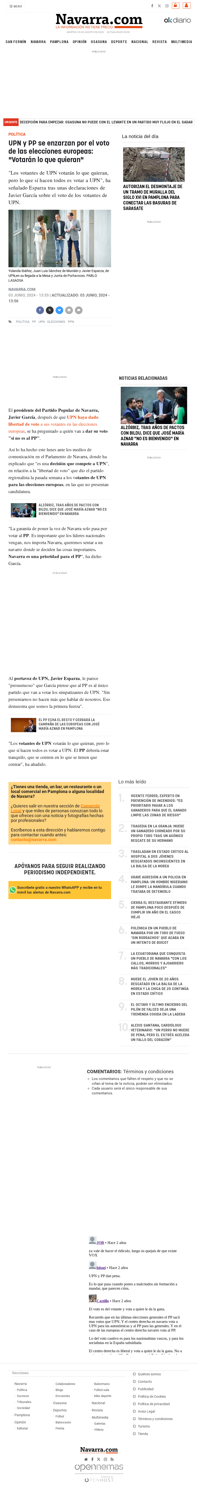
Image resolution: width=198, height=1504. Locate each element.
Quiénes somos (149, 1374)
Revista (159, 41)
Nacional (139, 41)
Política (22, 1390)
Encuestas (63, 1396)
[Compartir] (40, 310)
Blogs (59, 1390)
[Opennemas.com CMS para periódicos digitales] (99, 1472)
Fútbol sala (101, 1390)
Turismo (144, 1426)
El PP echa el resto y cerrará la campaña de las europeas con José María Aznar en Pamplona (68, 724)
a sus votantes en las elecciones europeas (53, 424)
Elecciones (56, 322)
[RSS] (112, 1459)
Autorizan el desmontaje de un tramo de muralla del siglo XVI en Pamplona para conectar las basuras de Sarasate (152, 198)
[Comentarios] (78, 310)
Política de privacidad (154, 1404)
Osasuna (99, 41)
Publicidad (146, 1389)
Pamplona (59, 41)
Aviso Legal (146, 1411)
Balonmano (102, 1384)
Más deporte (102, 1396)
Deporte (119, 41)
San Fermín (16, 41)
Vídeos (99, 1429)
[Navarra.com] (99, 20)
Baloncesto (63, 1422)
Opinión (80, 41)
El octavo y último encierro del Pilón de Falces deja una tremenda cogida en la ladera (159, 1009)
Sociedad (23, 1408)
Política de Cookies (152, 1397)
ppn (71, 322)
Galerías (100, 1423)
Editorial (22, 1428)
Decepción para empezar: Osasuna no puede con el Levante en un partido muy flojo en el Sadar (106, 122)
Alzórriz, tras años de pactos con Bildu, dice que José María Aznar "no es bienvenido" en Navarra (72, 510)
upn (42, 322)
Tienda (143, 1434)
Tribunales (24, 1402)
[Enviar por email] (69, 310)
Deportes (60, 1410)
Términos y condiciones (148, 1071)
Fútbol (60, 1416)
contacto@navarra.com (34, 839)
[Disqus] (137, 1165)
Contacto (145, 1382)
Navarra (38, 41)
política (22, 322)
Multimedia (181, 41)
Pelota (60, 1428)
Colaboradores (65, 1384)
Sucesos (23, 1396)
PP (34, 322)
